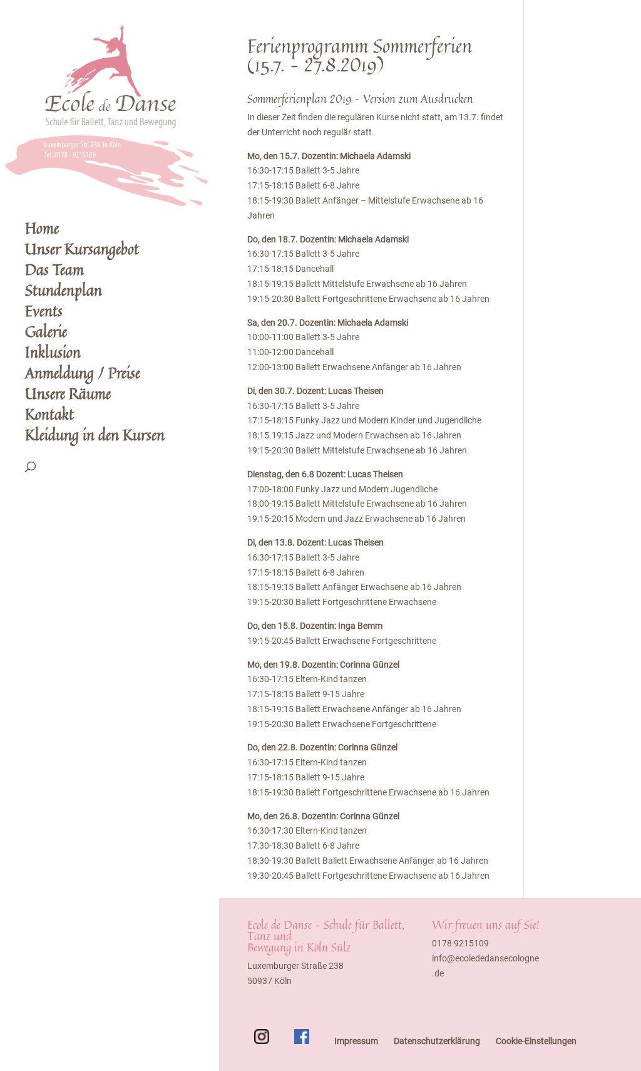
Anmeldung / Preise (82, 376)
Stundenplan (63, 293)
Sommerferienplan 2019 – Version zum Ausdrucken (360, 98)
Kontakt (49, 417)
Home (42, 231)
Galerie (46, 335)
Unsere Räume (68, 397)
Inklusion (53, 355)
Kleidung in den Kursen (95, 438)
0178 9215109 (460, 943)
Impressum (356, 1041)
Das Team (54, 273)
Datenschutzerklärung (437, 1041)
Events (44, 314)
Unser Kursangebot (82, 252)
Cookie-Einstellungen (536, 1041)
